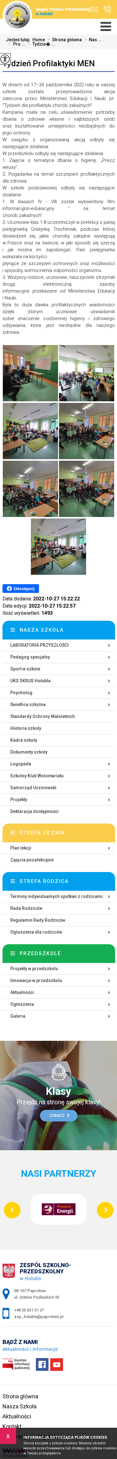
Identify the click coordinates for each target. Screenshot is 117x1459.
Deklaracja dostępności (34, 811)
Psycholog (21, 692)
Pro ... (16, 44)
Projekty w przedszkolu (34, 968)
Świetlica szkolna (28, 704)
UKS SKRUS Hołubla (30, 680)
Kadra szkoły (23, 740)
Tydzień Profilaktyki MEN (48, 63)
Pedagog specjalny (30, 656)
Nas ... (93, 40)
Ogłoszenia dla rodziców (36, 932)
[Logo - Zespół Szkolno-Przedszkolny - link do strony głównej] (47, 12)
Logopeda (20, 763)
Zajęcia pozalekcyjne (32, 859)
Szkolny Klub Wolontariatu (37, 775)
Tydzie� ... (41, 44)
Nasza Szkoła (19, 1406)
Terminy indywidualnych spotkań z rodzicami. (57, 896)
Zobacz (57, 1115)
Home (38, 40)
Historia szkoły (25, 728)
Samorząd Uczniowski (33, 787)
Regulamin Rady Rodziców (37, 920)
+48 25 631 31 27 (106, 9)
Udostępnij (24, 588)
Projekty (18, 799)
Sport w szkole (25, 668)
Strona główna (64, 40)
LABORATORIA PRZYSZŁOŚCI (39, 645)
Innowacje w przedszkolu (36, 980)
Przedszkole (40, 953)
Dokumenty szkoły (28, 752)
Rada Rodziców (26, 908)
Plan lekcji (20, 847)
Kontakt (12, 1426)
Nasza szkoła (42, 630)
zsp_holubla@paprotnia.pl (95, 9)
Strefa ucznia (42, 833)
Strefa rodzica (44, 881)
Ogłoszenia (22, 1004)
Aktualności (22, 992)
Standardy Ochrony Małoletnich (42, 716)
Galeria (17, 1016)
